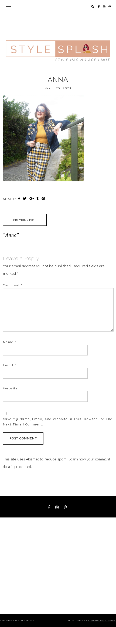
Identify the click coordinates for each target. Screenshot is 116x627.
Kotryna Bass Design (101, 620)
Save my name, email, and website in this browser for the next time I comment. (57, 421)
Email (9, 365)
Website (10, 388)
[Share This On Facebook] (19, 199)
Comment (13, 285)
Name (9, 342)
